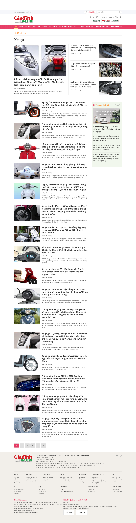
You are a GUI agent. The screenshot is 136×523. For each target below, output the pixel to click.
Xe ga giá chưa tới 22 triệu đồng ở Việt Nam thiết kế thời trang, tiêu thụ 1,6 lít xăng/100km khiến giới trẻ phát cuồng (65, 292)
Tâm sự (63, 489)
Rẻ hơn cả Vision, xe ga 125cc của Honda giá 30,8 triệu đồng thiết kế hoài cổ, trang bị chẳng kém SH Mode (65, 250)
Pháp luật (17, 483)
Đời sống (17, 479)
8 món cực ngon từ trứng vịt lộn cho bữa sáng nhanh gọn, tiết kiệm (105, 144)
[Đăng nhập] (121, 17)
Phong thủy (17, 491)
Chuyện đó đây (117, 491)
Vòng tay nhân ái (93, 486)
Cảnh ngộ (91, 489)
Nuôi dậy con (30, 479)
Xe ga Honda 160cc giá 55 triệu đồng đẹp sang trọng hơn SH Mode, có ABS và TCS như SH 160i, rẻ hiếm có (64, 230)
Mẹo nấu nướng (117, 479)
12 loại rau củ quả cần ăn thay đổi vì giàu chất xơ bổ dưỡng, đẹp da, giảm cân (105, 152)
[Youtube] (93, 17)
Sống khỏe (36, 26)
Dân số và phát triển (102, 26)
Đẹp (82, 26)
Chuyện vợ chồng (31, 477)
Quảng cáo (81, 512)
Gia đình (28, 26)
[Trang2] (43, 445)
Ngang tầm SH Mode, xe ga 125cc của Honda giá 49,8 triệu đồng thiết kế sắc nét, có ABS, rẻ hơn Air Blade (64, 105)
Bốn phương (115, 26)
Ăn (75, 26)
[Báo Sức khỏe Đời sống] (96, 21)
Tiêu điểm (116, 489)
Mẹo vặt (16, 493)
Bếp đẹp (115, 481)
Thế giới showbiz (65, 479)
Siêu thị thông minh (97, 483)
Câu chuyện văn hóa (66, 477)
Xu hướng (95, 477)
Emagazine (82, 477)
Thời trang (42, 489)
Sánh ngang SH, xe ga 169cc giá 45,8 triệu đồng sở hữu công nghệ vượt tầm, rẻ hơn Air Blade (83, 84)
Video (80, 479)
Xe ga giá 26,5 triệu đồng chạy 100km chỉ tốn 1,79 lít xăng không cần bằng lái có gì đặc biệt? (83, 47)
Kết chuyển (91, 491)
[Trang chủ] (16, 27)
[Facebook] (90, 17)
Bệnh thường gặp (48, 477)
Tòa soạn (69, 512)
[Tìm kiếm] (120, 12)
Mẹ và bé (45, 479)
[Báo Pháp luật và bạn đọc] (106, 21)
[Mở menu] (121, 26)
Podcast (81, 481)
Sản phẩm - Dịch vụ (65, 26)
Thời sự (16, 477)
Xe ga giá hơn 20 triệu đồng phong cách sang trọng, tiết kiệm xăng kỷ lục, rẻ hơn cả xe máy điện (64, 167)
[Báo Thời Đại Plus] (115, 21)
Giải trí (44, 26)
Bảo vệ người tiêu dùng (99, 481)
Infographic (82, 483)
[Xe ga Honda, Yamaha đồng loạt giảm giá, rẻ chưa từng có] (110, 69)
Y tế (44, 481)
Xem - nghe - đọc (65, 481)
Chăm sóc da (42, 491)
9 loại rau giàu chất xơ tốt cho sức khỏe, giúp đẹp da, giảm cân (106, 137)
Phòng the (89, 26)
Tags (18, 33)
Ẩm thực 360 (116, 477)
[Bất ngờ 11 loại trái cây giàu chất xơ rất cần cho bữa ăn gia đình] (106, 116)
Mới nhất (91, 12)
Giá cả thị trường (19, 88)
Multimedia (53, 26)
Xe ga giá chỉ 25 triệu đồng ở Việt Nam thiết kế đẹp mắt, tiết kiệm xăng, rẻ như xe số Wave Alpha (64, 358)
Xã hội (21, 26)
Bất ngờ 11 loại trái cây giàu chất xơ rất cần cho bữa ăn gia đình (105, 129)
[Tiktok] (97, 17)
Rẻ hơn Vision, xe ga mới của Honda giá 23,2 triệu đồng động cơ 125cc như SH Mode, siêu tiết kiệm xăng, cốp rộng (39, 82)
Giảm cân (41, 493)
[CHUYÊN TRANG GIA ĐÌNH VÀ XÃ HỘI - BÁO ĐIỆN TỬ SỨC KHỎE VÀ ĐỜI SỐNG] (24, 19)
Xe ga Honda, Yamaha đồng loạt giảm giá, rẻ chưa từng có (82, 65)
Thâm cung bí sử (31, 481)
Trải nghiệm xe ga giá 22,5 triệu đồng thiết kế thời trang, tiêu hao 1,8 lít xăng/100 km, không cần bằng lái (65, 126)
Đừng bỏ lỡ (102, 105)
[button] (115, 105)
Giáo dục (16, 481)
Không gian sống (19, 489)
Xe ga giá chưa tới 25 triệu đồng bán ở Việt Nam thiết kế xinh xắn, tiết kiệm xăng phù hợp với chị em (63, 272)
